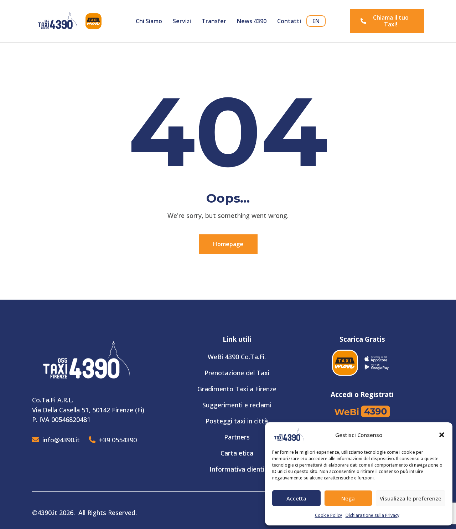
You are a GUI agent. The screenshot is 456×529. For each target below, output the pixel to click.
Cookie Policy (328, 515)
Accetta (296, 498)
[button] (441, 434)
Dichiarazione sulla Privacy (372, 515)
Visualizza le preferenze (410, 498)
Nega (348, 498)
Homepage (228, 244)
